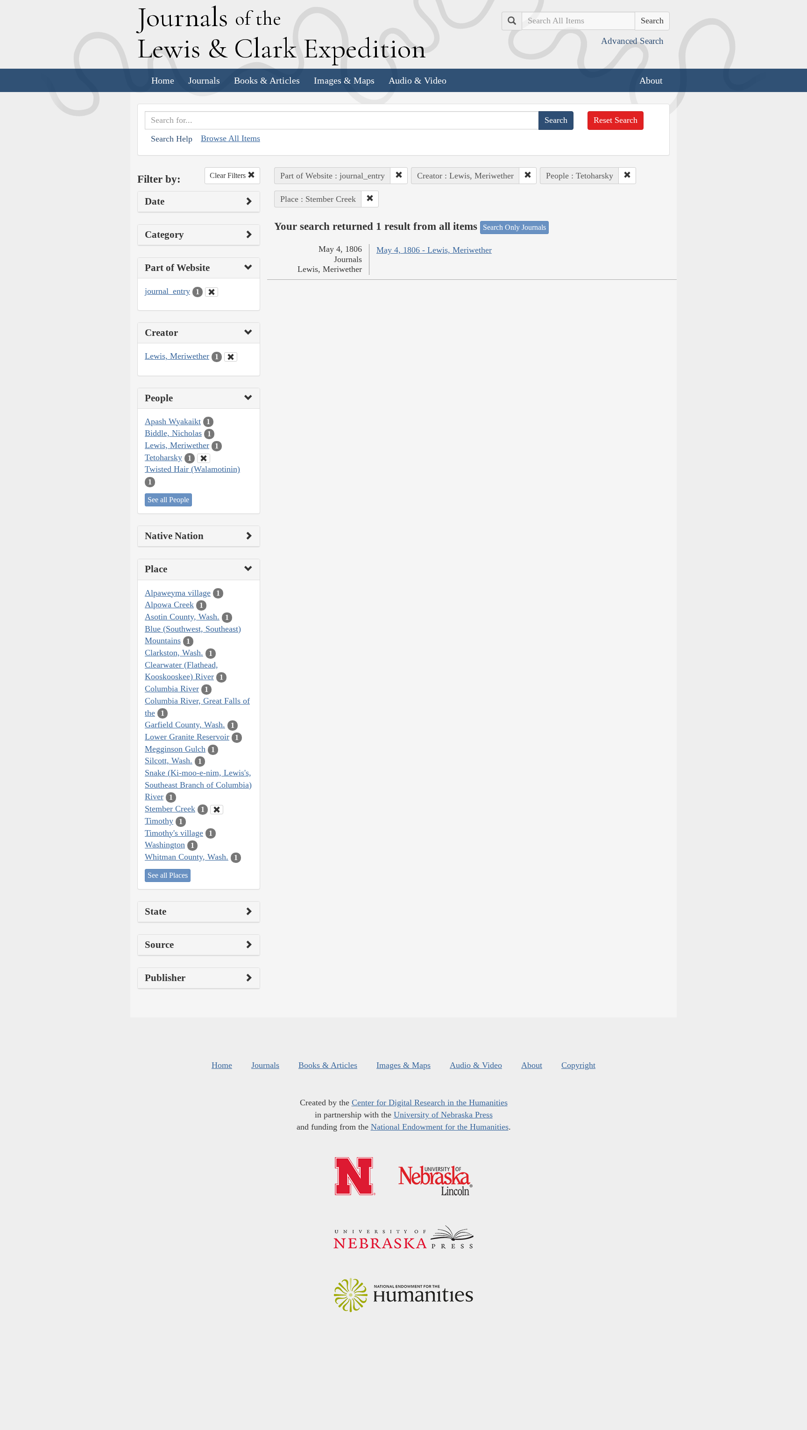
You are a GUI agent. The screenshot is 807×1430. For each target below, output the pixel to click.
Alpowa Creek (169, 604)
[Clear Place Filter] (216, 809)
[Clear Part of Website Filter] (211, 292)
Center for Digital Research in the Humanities (430, 1102)
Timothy (159, 820)
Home (162, 80)
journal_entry (167, 291)
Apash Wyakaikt (173, 421)
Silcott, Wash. (168, 760)
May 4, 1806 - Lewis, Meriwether (434, 250)
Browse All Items (230, 138)
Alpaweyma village (178, 593)
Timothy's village (174, 833)
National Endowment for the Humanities (440, 1126)
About (651, 80)
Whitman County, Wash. (186, 856)
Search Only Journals (514, 227)
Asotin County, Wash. (182, 616)
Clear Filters (229, 175)
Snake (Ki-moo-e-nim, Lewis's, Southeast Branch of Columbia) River (198, 784)
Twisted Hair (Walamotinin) (192, 469)
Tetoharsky (163, 457)
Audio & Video (417, 80)
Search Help (171, 138)
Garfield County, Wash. (185, 724)
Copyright (578, 1065)
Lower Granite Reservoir (187, 736)
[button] (399, 175)
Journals (204, 80)
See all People (168, 500)
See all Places (168, 875)
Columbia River (172, 688)
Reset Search (615, 120)
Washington (165, 844)
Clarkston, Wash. (174, 652)
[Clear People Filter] (203, 458)
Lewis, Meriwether (177, 356)
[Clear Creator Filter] (230, 357)
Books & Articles (267, 80)
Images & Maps (344, 80)
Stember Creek (170, 808)
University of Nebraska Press (443, 1114)
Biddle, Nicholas (173, 433)
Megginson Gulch (175, 749)
